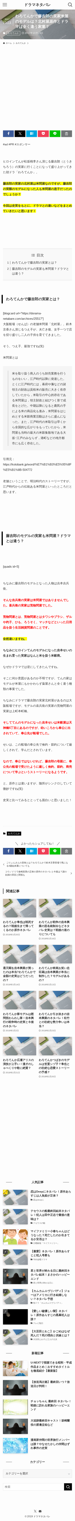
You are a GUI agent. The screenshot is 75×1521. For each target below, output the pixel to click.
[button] (8, 133)
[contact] (40, 1511)
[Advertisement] (37, 85)
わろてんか (13, 33)
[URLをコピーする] (66, 133)
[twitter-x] (35, 1511)
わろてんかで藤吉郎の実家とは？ (34, 262)
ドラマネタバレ (37, 5)
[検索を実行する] (68, 1487)
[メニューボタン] (5, 5)
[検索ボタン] (70, 5)
